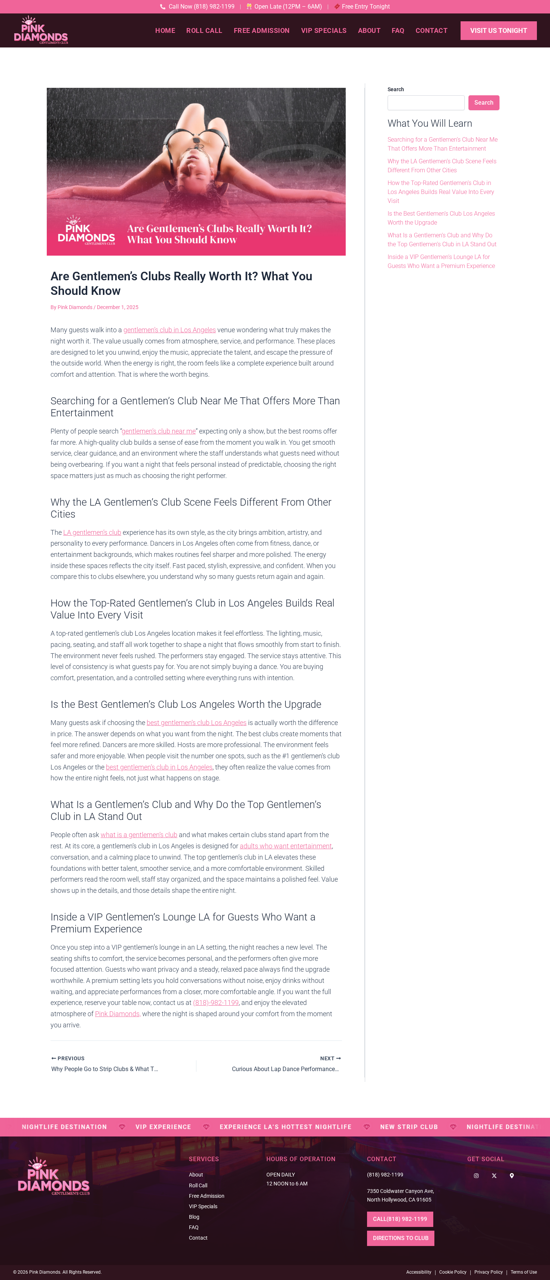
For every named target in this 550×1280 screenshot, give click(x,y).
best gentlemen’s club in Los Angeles (159, 767)
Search (396, 89)
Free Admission (262, 30)
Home (165, 30)
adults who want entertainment (286, 846)
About (369, 30)
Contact (432, 30)
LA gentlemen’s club (92, 532)
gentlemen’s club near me (159, 431)
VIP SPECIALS (324, 30)
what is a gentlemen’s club (139, 835)
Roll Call (204, 30)
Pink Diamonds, (118, 1014)
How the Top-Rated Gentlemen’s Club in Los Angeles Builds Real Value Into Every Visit (441, 191)
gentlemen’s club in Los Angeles (169, 330)
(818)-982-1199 (216, 1002)
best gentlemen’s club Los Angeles (197, 723)
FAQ (398, 30)
